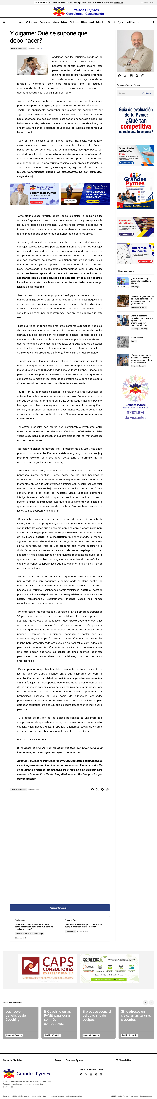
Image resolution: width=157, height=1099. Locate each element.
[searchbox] (129, 93)
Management (70, 931)
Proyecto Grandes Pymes (69, 1060)
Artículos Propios (41, 2)
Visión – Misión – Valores (21, 1096)
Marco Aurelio (137, 337)
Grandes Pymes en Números (53, 1096)
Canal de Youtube (12, 1060)
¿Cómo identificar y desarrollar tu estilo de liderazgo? (141, 281)
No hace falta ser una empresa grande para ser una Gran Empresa (81, 2)
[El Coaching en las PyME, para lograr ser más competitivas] (59, 1023)
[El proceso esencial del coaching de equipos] (98, 1023)
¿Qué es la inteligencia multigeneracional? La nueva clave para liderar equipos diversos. (141, 359)
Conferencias (36, 1096)
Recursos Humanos (138, 366)
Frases (133, 341)
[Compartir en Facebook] (92, 789)
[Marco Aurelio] (123, 342)
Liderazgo (135, 287)
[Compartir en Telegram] (102, 789)
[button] (147, 2)
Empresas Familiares (138, 307)
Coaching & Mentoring (18, 48)
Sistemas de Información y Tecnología (29, 934)
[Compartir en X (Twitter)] (97, 789)
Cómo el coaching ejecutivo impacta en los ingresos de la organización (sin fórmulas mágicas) (141, 320)
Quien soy (6, 1096)
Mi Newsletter (123, 1060)
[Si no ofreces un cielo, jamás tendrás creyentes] (136, 1023)
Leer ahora (118, 2)
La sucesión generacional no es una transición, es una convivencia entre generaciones (142, 300)
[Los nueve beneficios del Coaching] (20, 1023)
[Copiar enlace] (107, 789)
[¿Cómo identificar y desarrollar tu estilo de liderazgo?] (123, 283)
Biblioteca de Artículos (74, 1096)
